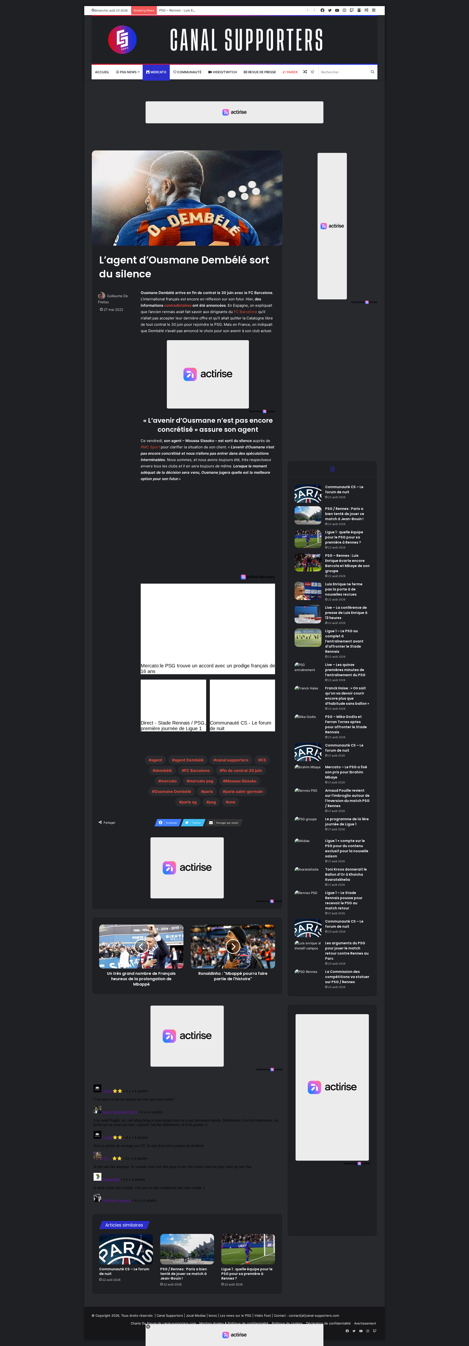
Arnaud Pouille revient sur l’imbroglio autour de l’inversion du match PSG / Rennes (347, 798)
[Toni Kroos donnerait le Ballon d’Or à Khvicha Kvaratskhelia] (308, 876)
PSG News (128, 72)
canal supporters (232, 759)
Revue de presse (261, 72)
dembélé (163, 770)
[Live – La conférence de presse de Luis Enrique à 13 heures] (308, 614)
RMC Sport (150, 447)
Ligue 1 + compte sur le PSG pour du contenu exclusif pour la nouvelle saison (346, 848)
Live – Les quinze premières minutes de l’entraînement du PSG (345, 669)
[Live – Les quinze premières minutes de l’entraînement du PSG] (308, 671)
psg (212, 801)
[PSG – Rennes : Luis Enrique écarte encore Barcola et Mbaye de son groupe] (308, 562)
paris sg (189, 801)
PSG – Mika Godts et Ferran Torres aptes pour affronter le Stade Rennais (346, 724)
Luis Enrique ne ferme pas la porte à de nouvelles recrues (343, 589)
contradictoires (178, 305)
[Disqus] (187, 1144)
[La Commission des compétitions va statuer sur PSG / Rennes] (308, 978)
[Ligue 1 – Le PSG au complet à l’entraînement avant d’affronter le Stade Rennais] (308, 638)
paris (208, 791)
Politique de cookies (287, 1323)
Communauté (189, 72)
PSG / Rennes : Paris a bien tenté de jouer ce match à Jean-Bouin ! (183, 1274)
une (231, 801)
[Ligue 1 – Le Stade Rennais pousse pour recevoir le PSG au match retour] (308, 899)
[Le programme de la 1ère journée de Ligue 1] (308, 826)
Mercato (158, 72)
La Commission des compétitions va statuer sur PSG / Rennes (347, 976)
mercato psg (201, 780)
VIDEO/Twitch (224, 72)
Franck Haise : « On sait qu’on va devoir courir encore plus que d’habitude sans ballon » (347, 696)
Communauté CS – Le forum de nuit (124, 1271)
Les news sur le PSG (235, 1315)
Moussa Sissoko (240, 780)
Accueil (102, 72)
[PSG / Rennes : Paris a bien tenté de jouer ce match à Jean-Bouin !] (187, 1249)
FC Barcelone (245, 311)
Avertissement (365, 1323)
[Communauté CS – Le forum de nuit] (126, 1249)
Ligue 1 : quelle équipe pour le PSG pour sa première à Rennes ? (247, 1274)
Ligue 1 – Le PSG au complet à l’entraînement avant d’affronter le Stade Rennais (344, 641)
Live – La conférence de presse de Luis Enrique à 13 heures (346, 612)
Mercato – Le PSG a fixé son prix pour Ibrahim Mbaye (346, 772)
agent (156, 759)
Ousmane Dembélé (172, 791)
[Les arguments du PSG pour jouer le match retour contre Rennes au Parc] (308, 950)
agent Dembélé (189, 759)
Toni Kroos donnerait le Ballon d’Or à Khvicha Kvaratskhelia (346, 874)
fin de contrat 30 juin (242, 770)
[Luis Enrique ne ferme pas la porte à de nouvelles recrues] (308, 591)
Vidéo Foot (262, 1315)
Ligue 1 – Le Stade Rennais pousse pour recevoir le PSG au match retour (343, 900)
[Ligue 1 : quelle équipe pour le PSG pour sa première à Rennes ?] (248, 1249)
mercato (169, 780)
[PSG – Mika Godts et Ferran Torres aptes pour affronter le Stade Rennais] (308, 723)
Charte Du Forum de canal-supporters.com (163, 1323)
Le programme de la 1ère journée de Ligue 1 (347, 822)
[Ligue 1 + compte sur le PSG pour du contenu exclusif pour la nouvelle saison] (308, 847)
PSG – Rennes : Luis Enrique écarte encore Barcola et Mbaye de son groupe (217, 10)
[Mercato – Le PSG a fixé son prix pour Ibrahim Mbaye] (308, 774)
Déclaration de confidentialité (328, 1323)
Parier (292, 72)
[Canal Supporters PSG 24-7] (234, 40)
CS (263, 759)
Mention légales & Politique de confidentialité (233, 1323)
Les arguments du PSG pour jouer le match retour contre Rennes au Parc (347, 951)
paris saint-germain (244, 791)
